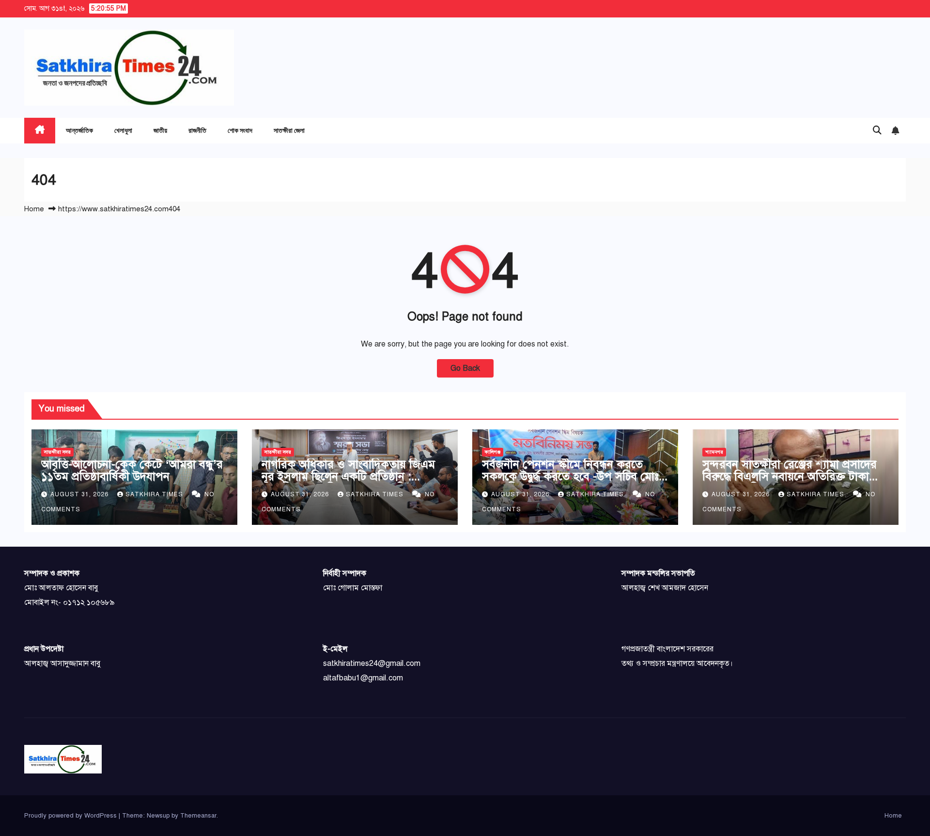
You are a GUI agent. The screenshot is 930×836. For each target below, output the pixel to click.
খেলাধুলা (123, 130)
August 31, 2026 (80, 494)
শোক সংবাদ (240, 130)
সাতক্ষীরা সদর (57, 452)
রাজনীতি (197, 130)
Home (34, 209)
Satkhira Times (155, 494)
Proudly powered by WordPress (71, 816)
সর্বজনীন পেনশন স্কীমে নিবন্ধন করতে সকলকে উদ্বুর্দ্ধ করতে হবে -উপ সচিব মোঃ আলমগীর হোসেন (570, 476)
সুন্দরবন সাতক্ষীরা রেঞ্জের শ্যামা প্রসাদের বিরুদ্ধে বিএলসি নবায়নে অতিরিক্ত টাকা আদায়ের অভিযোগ (789, 476)
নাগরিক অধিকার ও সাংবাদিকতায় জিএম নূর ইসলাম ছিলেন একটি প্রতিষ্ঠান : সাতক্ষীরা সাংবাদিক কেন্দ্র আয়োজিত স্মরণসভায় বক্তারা (348, 482)
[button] (877, 130)
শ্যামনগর (714, 452)
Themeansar (198, 816)
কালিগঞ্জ (492, 452)
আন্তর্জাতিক (79, 130)
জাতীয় (160, 130)
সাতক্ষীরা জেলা (289, 130)
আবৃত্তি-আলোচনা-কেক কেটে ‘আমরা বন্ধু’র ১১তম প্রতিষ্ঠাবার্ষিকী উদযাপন (132, 470)
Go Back (465, 368)
